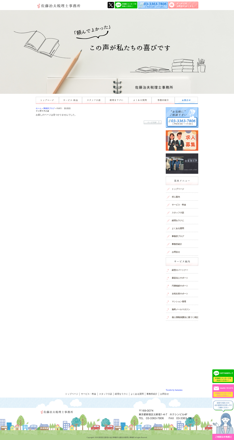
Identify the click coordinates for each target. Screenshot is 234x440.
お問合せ (176, 252)
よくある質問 (178, 228)
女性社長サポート (180, 294)
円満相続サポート (180, 286)
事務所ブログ (49, 108)
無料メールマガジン (181, 309)
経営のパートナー (180, 270)
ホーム (38, 108)
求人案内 (176, 197)
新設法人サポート (180, 278)
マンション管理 (179, 301)
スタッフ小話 (178, 213)
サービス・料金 (179, 205)
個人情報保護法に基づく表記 (185, 317)
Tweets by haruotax (174, 390)
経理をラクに (178, 220)
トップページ (178, 189)
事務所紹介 (177, 244)
